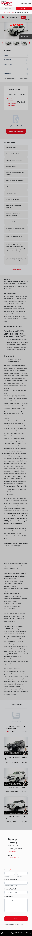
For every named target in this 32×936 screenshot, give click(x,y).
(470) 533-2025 (26, 4)
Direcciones (12, 851)
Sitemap (27, 933)
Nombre (7, 870)
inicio (5, 12)
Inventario (11, 12)
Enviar (16, 919)
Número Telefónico (10, 889)
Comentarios (8, 896)
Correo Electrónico (11, 879)
